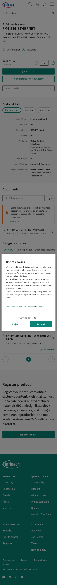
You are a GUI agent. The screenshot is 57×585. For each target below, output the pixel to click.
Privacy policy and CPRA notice (20, 306)
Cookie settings (28, 317)
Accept (41, 324)
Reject (16, 324)
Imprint (41, 306)
